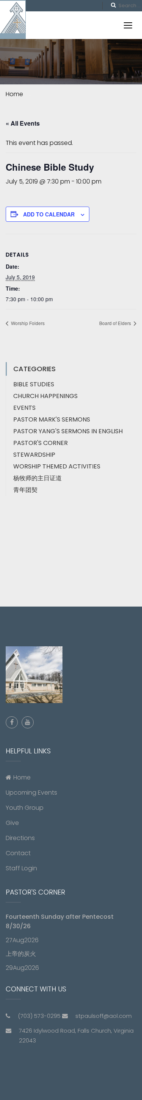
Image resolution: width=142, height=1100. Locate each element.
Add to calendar (49, 214)
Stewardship (34, 454)
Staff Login (21, 868)
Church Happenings (45, 396)
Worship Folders (27, 323)
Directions (20, 838)
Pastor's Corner (40, 443)
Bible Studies (33, 384)
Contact (18, 853)
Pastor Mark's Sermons (51, 419)
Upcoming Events (31, 792)
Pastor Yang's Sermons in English (68, 431)
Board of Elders (115, 323)
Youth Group (25, 807)
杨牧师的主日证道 (37, 478)
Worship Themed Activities (56, 466)
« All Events (23, 123)
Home (22, 777)
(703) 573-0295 (39, 1016)
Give (12, 822)
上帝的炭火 (21, 953)
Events (24, 407)
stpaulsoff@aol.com (103, 1016)
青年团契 (25, 489)
